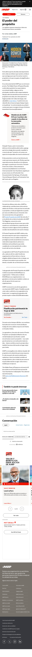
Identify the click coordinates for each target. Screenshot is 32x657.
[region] (16, 434)
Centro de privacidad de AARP (8, 620)
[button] (10, 509)
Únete (9, 14)
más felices (13, 101)
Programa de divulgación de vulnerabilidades (11, 634)
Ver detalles (7, 317)
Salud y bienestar (9, 488)
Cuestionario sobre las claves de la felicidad (9, 408)
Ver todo (24, 317)
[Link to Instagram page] (15, 642)
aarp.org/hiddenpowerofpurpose (16, 376)
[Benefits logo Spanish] (7, 303)
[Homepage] (5, 9)
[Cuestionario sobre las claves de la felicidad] (25, 409)
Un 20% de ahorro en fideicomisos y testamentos (13, 313)
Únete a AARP (15, 139)
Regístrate (15, 9)
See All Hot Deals (16, 532)
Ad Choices (4, 637)
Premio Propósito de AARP (12, 217)
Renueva (23, 14)
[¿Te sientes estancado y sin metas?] (25, 401)
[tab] (8, 437)
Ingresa (22, 9)
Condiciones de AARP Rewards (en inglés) (11, 628)
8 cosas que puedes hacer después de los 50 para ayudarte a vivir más (9, 391)
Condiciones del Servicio (7, 623)
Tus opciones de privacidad (15, 637)
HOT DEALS (9, 523)
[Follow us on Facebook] (4, 642)
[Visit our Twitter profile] (9, 642)
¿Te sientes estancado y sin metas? (10, 399)
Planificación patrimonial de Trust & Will (16, 309)
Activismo (6, 17)
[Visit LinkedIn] (20, 642)
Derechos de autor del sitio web (8, 631)
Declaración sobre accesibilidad (8, 626)
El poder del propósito (9, 22)
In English (5, 38)
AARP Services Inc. (20, 594)
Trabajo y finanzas (10, 306)
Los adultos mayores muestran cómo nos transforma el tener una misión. (14, 28)
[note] (16, 65)
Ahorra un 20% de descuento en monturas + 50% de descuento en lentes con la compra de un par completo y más (15, 494)
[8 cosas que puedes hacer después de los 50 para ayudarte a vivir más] (25, 392)
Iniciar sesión (19, 425)
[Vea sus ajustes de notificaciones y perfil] (29, 437)
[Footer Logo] (16, 567)
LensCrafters (9, 491)
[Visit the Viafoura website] (19, 444)
